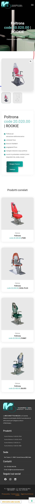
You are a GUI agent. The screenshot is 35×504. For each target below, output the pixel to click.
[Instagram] (10, 479)
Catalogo (12, 169)
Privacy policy (6, 494)
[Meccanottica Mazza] (11, 5)
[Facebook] (5, 479)
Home (13, 37)
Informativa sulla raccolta (11, 502)
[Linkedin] (15, 479)
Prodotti (19, 37)
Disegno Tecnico (15, 164)
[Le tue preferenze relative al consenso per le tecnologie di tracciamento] (32, 501)
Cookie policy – (16, 494)
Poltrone (17, 233)
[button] (30, 61)
